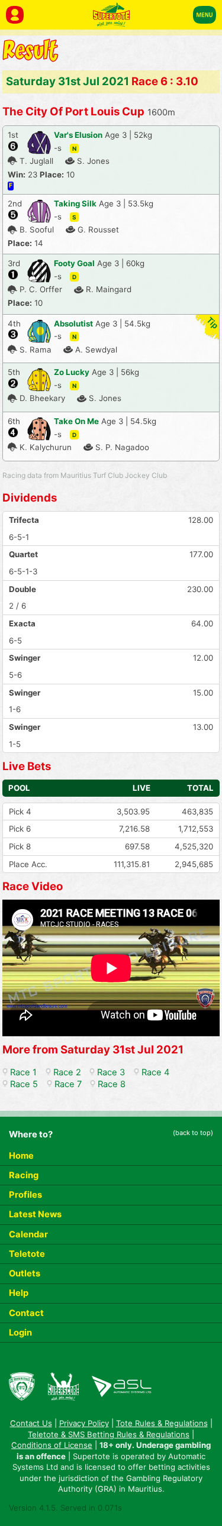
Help (18, 1293)
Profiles (25, 1194)
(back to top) (193, 1133)
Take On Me (76, 421)
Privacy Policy (84, 1423)
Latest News (35, 1214)
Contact (26, 1313)
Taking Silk (75, 203)
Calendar (28, 1234)
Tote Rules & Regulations (162, 1423)
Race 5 (24, 1084)
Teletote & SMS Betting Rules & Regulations (108, 1434)
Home (21, 1155)
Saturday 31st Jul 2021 (67, 81)
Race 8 (112, 1084)
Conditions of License (51, 1445)
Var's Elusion (78, 135)
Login (20, 1332)
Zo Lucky (71, 372)
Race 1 (23, 1072)
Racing (23, 1175)
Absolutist (73, 323)
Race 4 (155, 1072)
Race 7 (68, 1084)
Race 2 (67, 1072)
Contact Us (31, 1423)
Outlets (24, 1273)
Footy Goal (74, 263)
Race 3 (111, 1072)
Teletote (27, 1254)
